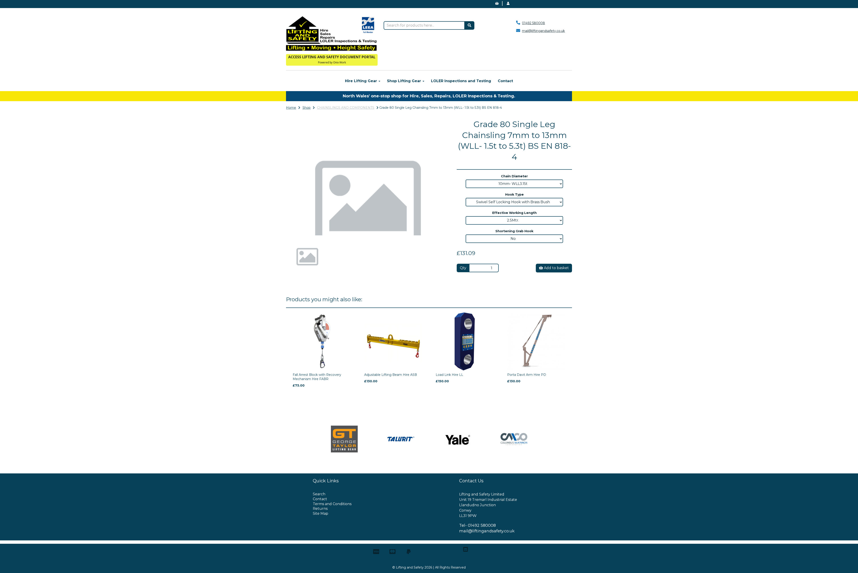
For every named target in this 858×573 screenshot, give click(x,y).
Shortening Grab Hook (514, 231)
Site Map (320, 513)
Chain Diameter (514, 176)
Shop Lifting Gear (404, 81)
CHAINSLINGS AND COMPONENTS (345, 108)
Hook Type (514, 194)
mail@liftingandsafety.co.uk (543, 31)
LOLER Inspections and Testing (461, 81)
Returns (320, 508)
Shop (307, 108)
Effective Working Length (514, 213)
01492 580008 (533, 23)
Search (319, 494)
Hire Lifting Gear (361, 81)
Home (291, 108)
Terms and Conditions (332, 504)
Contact (505, 81)
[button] (300, 206)
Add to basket (556, 268)
